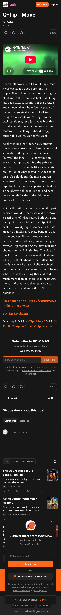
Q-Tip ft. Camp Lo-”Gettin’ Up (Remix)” (30, 323)
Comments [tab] (10, 420)
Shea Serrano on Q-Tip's (19, 301)
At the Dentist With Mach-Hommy (21, 500)
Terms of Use (46, 367)
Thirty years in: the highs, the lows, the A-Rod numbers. (22, 480)
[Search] (55, 461)
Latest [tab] (15, 461)
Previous (12, 397)
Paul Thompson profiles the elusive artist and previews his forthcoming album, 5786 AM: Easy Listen (22, 508)
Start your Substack (24, 605)
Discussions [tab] (27, 461)
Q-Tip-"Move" (35, 321)
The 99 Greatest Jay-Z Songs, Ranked (18, 472)
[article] (30, 481)
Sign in (54, 4)
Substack (17, 611)
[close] (51, 521)
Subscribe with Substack (33, 576)
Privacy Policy (40, 590)
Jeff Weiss (8, 22)
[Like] (6, 32)
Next (50, 397)
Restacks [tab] (24, 420)
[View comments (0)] (13, 32)
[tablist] (17, 421)
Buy (5, 313)
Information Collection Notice (36, 370)
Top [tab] (6, 461)
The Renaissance (46, 301)
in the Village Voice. (16, 305)
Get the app (43, 605)
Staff (17, 486)
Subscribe (42, 4)
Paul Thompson (22, 514)
